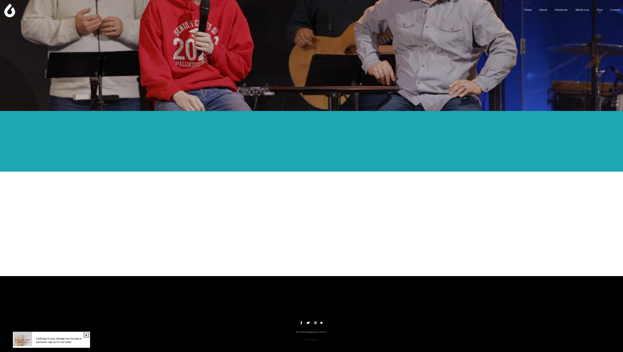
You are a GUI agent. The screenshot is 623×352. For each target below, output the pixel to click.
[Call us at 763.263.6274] (288, 294)
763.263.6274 (288, 312)
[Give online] (381, 294)
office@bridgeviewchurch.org (241, 312)
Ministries (561, 9)
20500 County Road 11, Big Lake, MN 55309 (335, 312)
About (543, 9)
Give (600, 9)
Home (528, 9)
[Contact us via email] (241, 294)
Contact (615, 9)
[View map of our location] (334, 294)
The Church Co (311, 339)
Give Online (381, 312)
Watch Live (582, 9)
